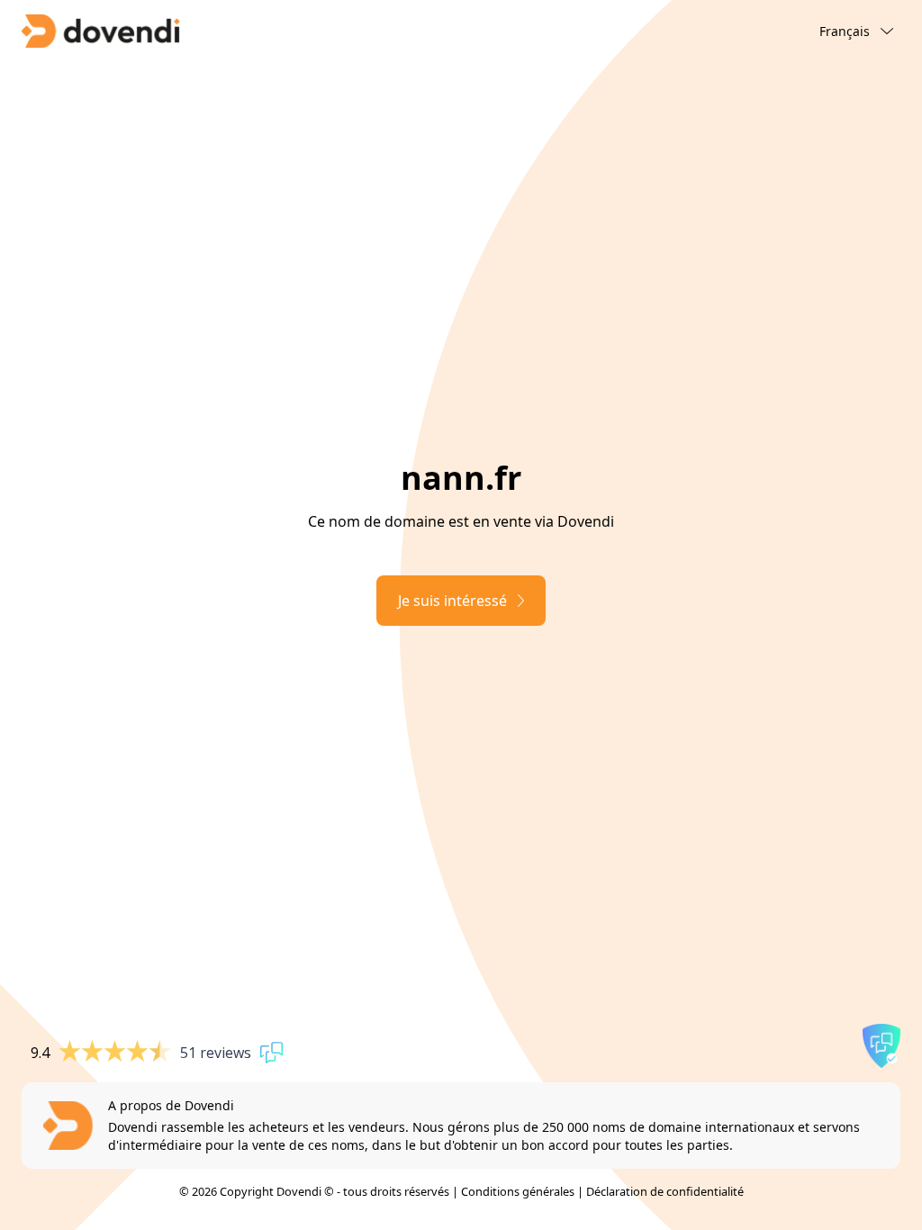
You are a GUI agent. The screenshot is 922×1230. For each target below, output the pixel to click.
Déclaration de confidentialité (665, 1191)
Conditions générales (517, 1191)
